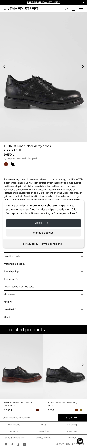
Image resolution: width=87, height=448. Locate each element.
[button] (80, 441)
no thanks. (43, 414)
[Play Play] (43, 77)
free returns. (11, 279)
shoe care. (9, 294)
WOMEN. (28, 397)
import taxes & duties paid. (19, 286)
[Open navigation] (81, 8)
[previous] (4, 66)
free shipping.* (12, 271)
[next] (82, 66)
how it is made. (12, 256)
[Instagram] (6, 444)
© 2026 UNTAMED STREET (70, 444)
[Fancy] (24, 444)
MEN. (45, 397)
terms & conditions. (51, 243)
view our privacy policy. (44, 418)
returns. (14, 431)
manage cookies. (43, 232)
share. (7, 317)
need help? (10, 309)
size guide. (43, 431)
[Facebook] (12, 444)
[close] (79, 340)
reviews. (8, 301)
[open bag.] (73, 9)
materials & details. (14, 263)
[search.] (66, 8)
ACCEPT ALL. (43, 223)
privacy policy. (31, 243)
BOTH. (60, 397)
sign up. (43, 405)
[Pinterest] (18, 444)
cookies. (72, 437)
